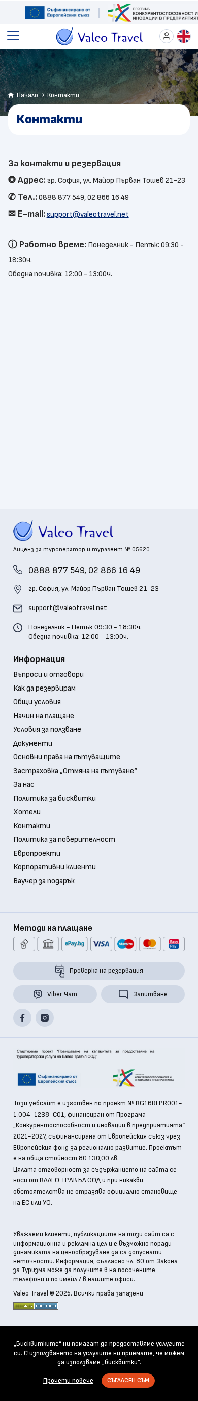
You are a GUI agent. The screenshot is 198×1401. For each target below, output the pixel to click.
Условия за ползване (47, 729)
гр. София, (93, 588)
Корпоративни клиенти (54, 867)
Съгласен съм (128, 1380)
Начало (26, 95)
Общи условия (37, 702)
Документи (32, 743)
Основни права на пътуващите (66, 757)
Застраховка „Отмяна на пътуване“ (75, 771)
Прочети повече (68, 1381)
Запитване (150, 994)
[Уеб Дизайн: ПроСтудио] (35, 1306)
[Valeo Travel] (99, 36)
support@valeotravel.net (88, 214)
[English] (184, 36)
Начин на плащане (43, 716)
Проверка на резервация (106, 971)
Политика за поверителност (64, 839)
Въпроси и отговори (48, 674)
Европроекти (36, 853)
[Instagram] (45, 1018)
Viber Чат (62, 994)
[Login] (166, 36)
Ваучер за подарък (44, 881)
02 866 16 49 (114, 570)
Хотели (27, 812)
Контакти (31, 826)
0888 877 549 (56, 570)
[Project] (57, 12)
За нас (24, 784)
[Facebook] (22, 1018)
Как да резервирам (44, 688)
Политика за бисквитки (54, 798)
